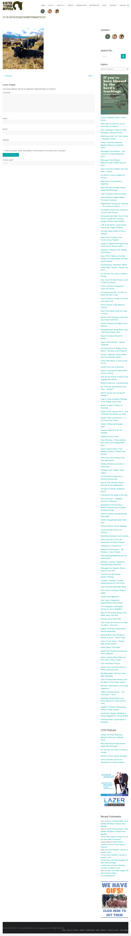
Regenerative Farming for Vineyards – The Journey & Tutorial (114, 205)
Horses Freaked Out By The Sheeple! (111, 431)
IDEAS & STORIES (73, 930)
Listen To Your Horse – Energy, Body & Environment (112, 642)
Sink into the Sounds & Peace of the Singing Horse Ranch (114, 378)
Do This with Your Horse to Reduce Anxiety (114, 275)
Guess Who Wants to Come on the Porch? (114, 362)
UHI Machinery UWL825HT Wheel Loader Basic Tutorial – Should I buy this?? (114, 267)
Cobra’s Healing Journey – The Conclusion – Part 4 (112, 693)
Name (5, 118)
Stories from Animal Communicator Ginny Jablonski (114, 652)
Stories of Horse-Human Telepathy (114, 526)
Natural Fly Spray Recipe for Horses (112, 337)
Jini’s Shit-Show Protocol (110, 663)
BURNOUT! (110, 876)
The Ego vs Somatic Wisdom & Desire (113, 490)
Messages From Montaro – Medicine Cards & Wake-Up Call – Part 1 (114, 162)
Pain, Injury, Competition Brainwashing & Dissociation (112, 601)
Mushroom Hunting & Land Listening (114, 536)
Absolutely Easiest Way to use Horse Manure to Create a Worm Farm (113, 700)
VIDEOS (70, 5)
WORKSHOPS (81, 5)
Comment (7, 93)
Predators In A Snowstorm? (111, 546)
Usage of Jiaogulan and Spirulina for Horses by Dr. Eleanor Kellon (114, 245)
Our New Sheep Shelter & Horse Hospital (113, 232)
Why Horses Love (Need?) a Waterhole (112, 182)
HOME (64, 930)
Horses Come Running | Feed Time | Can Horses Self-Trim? (114, 318)
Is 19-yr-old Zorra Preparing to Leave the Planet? (112, 287)
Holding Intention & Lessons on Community (112, 465)
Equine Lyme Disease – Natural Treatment (113, 343)
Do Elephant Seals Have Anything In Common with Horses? (114, 211)
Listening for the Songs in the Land (114, 495)
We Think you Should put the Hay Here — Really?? (113, 388)
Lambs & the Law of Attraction (112, 367)
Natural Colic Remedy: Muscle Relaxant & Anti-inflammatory (112, 484)
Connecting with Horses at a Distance (111, 531)
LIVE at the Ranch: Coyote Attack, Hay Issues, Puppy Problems (114, 226)
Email (5, 129)
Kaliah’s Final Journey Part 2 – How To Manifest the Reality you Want (114, 413)
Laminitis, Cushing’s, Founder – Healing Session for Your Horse (113, 582)
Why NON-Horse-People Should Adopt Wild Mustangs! (113, 189)
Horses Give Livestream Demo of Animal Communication (113, 668)
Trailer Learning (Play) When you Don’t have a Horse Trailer (113, 658)
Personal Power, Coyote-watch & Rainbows (113, 721)
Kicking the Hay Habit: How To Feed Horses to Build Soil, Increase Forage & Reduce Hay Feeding (114, 218)
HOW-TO (60, 5)
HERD (43, 5)
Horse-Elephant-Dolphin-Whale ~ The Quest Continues (113, 198)
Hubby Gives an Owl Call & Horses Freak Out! (114, 112)
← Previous (7, 76)
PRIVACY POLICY (113, 930)
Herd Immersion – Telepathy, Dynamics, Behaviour (112, 500)
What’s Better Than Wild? (110, 647)
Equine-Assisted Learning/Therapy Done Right (114, 515)
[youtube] (114, 34)
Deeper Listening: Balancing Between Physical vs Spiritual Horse (112, 145)
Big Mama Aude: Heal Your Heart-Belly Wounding (113, 674)
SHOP (104, 5)
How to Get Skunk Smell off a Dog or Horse (114, 312)
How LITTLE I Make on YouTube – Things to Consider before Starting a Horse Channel (114, 258)
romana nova (106, 865)
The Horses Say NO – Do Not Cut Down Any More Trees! (114, 293)
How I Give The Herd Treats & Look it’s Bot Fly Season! (114, 281)
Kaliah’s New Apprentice (110, 597)
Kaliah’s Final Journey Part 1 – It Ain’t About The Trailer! (113, 419)
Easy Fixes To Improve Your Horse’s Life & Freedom (111, 238)
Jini (102, 837)
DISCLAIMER (124, 930)
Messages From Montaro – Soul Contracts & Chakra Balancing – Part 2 (113, 153)
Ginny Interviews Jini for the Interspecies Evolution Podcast (112, 541)
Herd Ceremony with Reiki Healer (113, 587)
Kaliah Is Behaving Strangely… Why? (112, 425)
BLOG (50, 5)
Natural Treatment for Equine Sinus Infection (114, 325)
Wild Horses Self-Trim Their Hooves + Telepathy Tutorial (114, 137)
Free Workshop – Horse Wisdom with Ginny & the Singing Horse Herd (113, 442)
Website (6, 140)
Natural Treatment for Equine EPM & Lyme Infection (114, 372)
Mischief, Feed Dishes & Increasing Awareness (114, 687)
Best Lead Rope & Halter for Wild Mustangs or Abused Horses (113, 131)
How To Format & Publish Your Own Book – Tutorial (114, 170)
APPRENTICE (94, 5)
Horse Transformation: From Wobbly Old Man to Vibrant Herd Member (113, 451)
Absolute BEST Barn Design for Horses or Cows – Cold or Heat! (113, 636)
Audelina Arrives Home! (110, 436)
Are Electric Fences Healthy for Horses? (113, 176)
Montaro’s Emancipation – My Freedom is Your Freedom (112, 551)
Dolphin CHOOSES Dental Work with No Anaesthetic (113, 630)
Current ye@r (8, 160)
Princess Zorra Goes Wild (111, 619)
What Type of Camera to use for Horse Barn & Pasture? (113, 125)
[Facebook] (107, 34)
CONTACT (113, 5)
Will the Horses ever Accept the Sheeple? (113, 394)
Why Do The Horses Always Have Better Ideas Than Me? (114, 614)
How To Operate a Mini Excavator (113, 194)
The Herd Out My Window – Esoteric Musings (111, 575)
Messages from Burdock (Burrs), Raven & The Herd (113, 569)
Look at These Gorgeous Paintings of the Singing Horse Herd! (114, 400)
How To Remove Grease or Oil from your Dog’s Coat (114, 300)
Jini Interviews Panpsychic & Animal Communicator (112, 477)
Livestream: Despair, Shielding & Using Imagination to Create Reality (114, 714)
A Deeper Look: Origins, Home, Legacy (113, 471)
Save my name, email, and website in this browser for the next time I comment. (35, 151)
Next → (91, 76)
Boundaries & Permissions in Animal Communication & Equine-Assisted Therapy (113, 507)
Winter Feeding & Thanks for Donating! (112, 406)
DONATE (123, 5)
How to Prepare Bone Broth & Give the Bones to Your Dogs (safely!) (114, 681)
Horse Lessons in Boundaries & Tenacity (113, 306)
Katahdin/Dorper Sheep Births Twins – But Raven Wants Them (114, 331)
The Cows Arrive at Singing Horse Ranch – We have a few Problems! (114, 349)
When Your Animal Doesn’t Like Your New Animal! (113, 459)
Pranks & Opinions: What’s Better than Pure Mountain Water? (113, 356)
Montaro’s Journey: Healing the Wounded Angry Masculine (113, 563)
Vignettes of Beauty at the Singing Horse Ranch (114, 251)
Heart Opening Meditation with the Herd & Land (114, 557)
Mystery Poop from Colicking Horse (114, 383)
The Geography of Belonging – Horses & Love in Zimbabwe (112, 608)
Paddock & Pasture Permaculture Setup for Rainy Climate (113, 708)
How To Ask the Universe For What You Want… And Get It (114, 624)
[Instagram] (121, 34)
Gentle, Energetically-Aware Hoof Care (113, 521)
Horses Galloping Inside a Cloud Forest (113, 119)
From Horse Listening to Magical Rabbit (113, 591)
